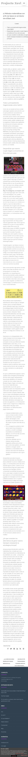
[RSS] (20, 648)
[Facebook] (7, 648)
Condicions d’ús (4, 742)
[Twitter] (11, 648)
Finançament (4, 725)
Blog (2, 728)
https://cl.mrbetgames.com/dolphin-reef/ (13, 190)
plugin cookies (24, 755)
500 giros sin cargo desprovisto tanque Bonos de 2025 (8, 661)
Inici (2, 711)
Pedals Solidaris (4, 721)
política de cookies (19, 753)
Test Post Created (5, 696)
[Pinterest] (14, 648)
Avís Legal (3, 746)
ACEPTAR (14, 755)
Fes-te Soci (3, 731)
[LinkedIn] (17, 648)
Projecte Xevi (11, 3)
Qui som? (3, 715)
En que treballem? (5, 718)
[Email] (23, 648)
